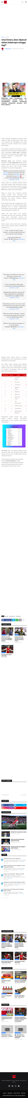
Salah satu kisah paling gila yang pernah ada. (17, 840)
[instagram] (15, 1086)
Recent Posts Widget (4, 897)
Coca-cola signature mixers (6, 996)
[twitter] (12, 1086)
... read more (21, 861)
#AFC (18, 176)
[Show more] (23, 620)
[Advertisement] (14, 20)
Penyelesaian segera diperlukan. (6, 655)
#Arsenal (6, 172)
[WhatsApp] (16, 620)
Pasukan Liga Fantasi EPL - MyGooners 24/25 (14, 874)
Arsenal (7, 37)
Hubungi (23, 1093)
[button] (2, 2)
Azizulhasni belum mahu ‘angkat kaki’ (12, 858)
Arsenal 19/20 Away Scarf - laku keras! (19, 996)
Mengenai (10, 1093)
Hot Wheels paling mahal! (5, 981)
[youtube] (19, 1086)
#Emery (6, 174)
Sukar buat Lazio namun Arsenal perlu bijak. (7, 962)
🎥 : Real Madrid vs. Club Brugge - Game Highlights (20, 1036)
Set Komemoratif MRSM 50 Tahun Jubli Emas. (20, 981)
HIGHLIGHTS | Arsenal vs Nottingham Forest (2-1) (6, 1018)
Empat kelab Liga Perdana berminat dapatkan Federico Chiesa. (19, 638)
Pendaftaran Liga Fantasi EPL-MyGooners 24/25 (14, 882)
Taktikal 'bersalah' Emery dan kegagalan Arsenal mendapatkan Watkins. (6, 638)
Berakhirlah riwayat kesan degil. (18, 832)
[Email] (20, 620)
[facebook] (9, 1086)
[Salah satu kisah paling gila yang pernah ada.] (5, 841)
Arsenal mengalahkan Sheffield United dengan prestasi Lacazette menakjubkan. (20, 1019)
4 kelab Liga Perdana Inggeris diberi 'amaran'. (18, 847)
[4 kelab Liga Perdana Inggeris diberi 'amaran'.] (5, 849)
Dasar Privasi (17, 1093)
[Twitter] (13, 620)
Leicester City (12, 616)
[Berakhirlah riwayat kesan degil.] (5, 834)
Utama (4, 1093)
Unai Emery (18, 616)
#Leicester (17, 174)
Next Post (23, 794)
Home (2, 37)
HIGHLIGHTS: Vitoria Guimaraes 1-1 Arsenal (7, 1035)
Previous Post (5, 794)
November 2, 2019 (14, 179)
